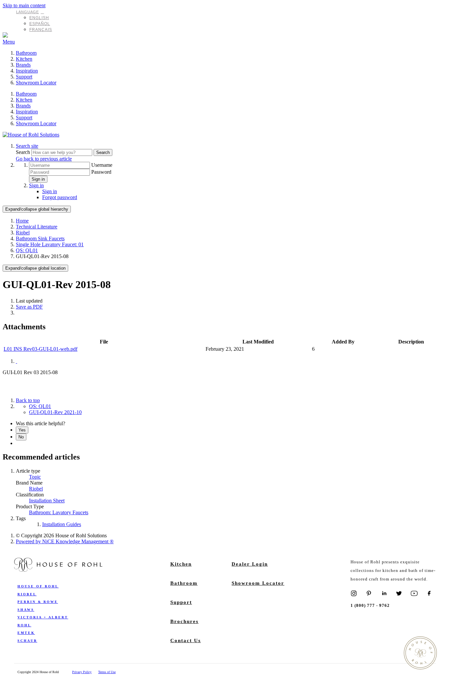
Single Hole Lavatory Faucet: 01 (50, 244)
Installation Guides (61, 524)
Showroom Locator (36, 82)
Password (101, 172)
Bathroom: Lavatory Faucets (58, 512)
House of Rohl (38, 586)
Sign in (38, 179)
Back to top (28, 400)
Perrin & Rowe (37, 602)
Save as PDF (29, 307)
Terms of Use (107, 672)
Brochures (184, 621)
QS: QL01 (27, 250)
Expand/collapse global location (35, 268)
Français (40, 29)
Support (24, 76)
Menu (9, 42)
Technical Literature (36, 226)
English (39, 17)
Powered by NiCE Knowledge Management (65, 541)
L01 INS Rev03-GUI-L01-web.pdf (40, 349)
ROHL (24, 625)
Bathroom (26, 53)
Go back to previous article (44, 159)
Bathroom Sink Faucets (40, 238)
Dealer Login (250, 564)
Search (23, 152)
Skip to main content (24, 5)
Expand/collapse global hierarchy (36, 209)
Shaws (25, 609)
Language (27, 12)
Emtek (26, 633)
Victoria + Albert (42, 617)
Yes (22, 430)
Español (39, 23)
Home (22, 220)
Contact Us (185, 640)
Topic (35, 477)
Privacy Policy (82, 672)
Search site (27, 146)
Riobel (23, 232)
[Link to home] (31, 134)
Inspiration (27, 71)
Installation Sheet (47, 500)
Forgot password (59, 197)
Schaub (27, 640)
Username (101, 165)
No (21, 436)
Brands (23, 65)
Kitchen (24, 59)
